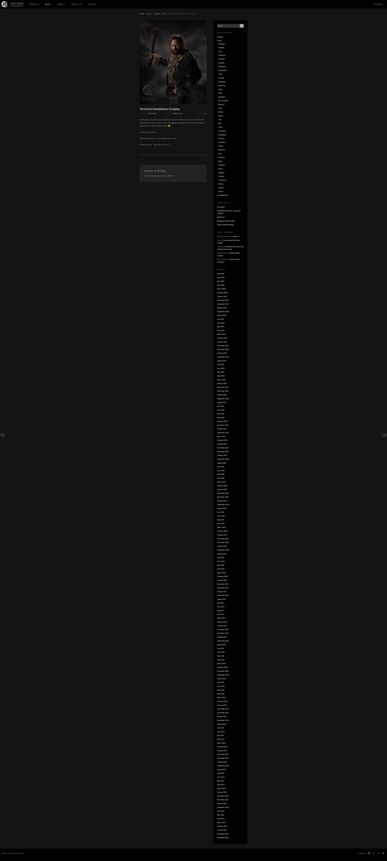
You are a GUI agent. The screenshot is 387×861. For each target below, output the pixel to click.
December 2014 (223, 709)
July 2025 (220, 274)
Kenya (220, 169)
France (220, 191)
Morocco (221, 104)
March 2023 (221, 380)
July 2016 (220, 648)
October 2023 (222, 353)
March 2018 (221, 573)
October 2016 (222, 637)
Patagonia (222, 82)
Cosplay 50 (76, 4)
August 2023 (221, 361)
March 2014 (221, 743)
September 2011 (223, 837)
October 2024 (222, 308)
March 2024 (221, 334)
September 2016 (223, 641)
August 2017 (221, 599)
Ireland (220, 116)
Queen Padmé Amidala (225, 225)
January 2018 (222, 580)
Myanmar (221, 150)
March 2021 (221, 436)
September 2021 (223, 433)
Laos (220, 51)
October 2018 (222, 546)
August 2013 (221, 769)
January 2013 (222, 792)
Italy (219, 123)
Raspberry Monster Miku (226, 221)
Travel (157, 14)
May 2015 (220, 690)
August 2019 (221, 508)
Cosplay (176, 113)
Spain (220, 161)
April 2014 (220, 739)
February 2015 (222, 701)
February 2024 (222, 338)
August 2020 (221, 463)
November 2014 (223, 713)
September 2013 (223, 766)
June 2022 (221, 410)
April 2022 (220, 417)
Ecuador (221, 78)
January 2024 (222, 342)
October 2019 (222, 501)
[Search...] (242, 26)
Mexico (220, 184)
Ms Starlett (221, 207)
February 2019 (222, 531)
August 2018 (221, 554)
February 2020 (222, 486)
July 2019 (220, 512)
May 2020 (220, 474)
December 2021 (223, 425)
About (61, 4)
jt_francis (173, 123)
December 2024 (223, 300)
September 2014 (223, 720)
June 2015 (221, 686)
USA (164, 14)
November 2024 (223, 304)
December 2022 (223, 387)
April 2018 (220, 569)
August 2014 (221, 724)
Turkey (220, 146)
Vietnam (221, 138)
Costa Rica (222, 180)
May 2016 (220, 656)
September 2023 (223, 357)
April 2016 (220, 660)
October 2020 (222, 455)
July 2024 (220, 319)
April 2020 (220, 478)
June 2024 (221, 323)
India (220, 93)
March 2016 (221, 663)
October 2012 (222, 803)
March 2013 (221, 788)
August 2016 (221, 644)
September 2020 (223, 459)
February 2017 (222, 622)
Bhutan (220, 112)
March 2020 (221, 482)
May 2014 (220, 735)
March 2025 (221, 289)
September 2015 (223, 675)
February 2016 (222, 667)
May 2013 (220, 781)
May (149, 113)
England (221, 172)
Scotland (221, 157)
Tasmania (221, 55)
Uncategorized (222, 195)
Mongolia (221, 97)
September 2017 (223, 595)
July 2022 (220, 406)
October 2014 (222, 716)
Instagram (369, 853)
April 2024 (220, 330)
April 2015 (220, 694)
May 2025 (220, 281)
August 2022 (221, 402)
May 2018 (220, 565)
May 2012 (220, 815)
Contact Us (362, 853)
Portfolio (34, 4)
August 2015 (221, 678)
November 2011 (222, 834)
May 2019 (220, 520)
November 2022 (223, 391)
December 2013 (223, 754)
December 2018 (223, 539)
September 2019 (223, 504)
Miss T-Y (236, 236)
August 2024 (221, 315)
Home (142, 14)
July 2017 (220, 603)
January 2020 (222, 489)
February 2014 (222, 747)
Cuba (220, 108)
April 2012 (220, 819)
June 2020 (221, 470)
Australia (221, 59)
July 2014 (220, 728)
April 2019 (220, 523)
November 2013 (223, 758)
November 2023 (223, 349)
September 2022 (223, 399)
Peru (220, 154)
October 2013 (222, 762)
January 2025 (222, 296)
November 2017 (223, 588)
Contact (92, 4)
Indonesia (221, 85)
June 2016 (221, 652)
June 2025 (221, 277)
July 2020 (220, 467)
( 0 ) (205, 113)
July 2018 (220, 557)
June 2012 (221, 811)
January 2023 (222, 383)
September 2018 (223, 550)
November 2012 (223, 800)
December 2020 (223, 448)
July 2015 (220, 682)
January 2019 (222, 535)
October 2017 (222, 592)
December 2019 (223, 493)
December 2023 (223, 345)
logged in (156, 176)
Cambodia (222, 131)
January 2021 (222, 444)
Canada (221, 176)
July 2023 (220, 364)
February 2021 (222, 440)
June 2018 (221, 561)
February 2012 (222, 826)
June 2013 (221, 777)
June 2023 (221, 368)
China (220, 127)
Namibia (221, 48)
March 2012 (221, 822)
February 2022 (222, 421)
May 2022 (220, 414)
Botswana (221, 66)
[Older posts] (2, 435)
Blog (47, 4)
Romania (221, 165)
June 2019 (221, 516)
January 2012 (222, 830)
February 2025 (222, 293)
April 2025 (220, 285)
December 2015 (223, 671)
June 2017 (221, 607)
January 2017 (222, 626)
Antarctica (221, 142)
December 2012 (223, 796)
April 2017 (220, 614)
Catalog (378, 4)
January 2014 (222, 750)
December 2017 (223, 584)
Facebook (374, 853)
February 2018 (222, 576)
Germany (221, 44)
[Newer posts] (384, 435)
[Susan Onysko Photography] (13, 4)
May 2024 (220, 327)
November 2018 (223, 542)
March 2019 (221, 527)
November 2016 (223, 633)
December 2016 (223, 629)
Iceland (221, 188)
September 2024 (223, 311)
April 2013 (220, 785)
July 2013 (220, 773)
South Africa (222, 70)
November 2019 (223, 497)
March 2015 (221, 697)
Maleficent (220, 217)
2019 (155, 113)
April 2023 (220, 376)
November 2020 (223, 451)
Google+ (378, 853)
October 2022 (222, 395)
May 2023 (220, 372)
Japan (220, 89)
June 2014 (221, 732)
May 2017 (220, 610)
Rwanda (221, 63)
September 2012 (223, 807)
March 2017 (221, 618)
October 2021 (222, 429)
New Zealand (223, 100)
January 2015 (222, 705)
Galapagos (222, 135)
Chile (220, 74)
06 (152, 113)
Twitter (383, 853)
